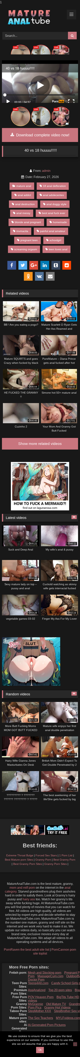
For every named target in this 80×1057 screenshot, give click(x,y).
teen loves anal (58, 249)
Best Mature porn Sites (19, 859)
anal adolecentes (53, 195)
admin (46, 170)
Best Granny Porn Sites (27, 863)
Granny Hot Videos (57, 1007)
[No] (75, 1044)
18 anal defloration (54, 185)
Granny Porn (43, 859)
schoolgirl (55, 240)
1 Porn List (65, 855)
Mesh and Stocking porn (44, 972)
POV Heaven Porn (41, 997)
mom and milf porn (22, 887)
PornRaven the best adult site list (26, 949)
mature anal (23, 185)
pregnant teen (29, 240)
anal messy (23, 213)
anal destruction (25, 204)
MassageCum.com (50, 976)
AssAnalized (36, 990)
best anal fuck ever (53, 213)
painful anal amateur (52, 231)
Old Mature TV (56, 1004)
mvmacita (22, 231)
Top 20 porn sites (60, 990)
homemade (60, 222)
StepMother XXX (39, 1011)
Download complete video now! (42, 135)
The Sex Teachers (40, 1018)
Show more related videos (40, 444)
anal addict (24, 195)
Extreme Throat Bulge (19, 855)
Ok (40, 1049)
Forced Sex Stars (46, 855)
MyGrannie (35, 1004)
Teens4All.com (38, 983)
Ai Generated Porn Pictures (47, 1025)
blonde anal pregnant (28, 222)
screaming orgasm (25, 249)
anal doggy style (56, 204)
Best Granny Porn (64, 859)
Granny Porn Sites (55, 863)
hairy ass (29, 899)
